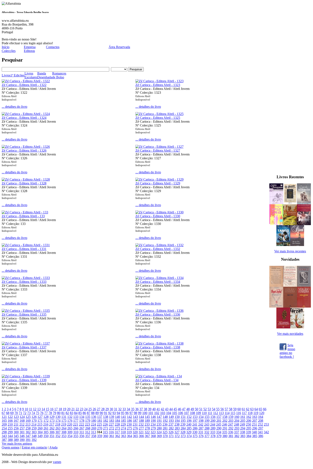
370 (165, 436)
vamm (57, 462)
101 (150, 413)
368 (153, 436)
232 (141, 424)
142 (129, 417)
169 (28, 420)
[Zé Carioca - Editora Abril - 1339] (26, 376)
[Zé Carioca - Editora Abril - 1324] (26, 114)
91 (105, 413)
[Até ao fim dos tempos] (297, 245)
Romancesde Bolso (59, 75)
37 (141, 409)
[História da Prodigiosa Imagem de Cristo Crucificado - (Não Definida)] (290, 285)
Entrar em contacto (34, 447)
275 (129, 428)
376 (201, 436)
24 (86, 409)
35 (132, 409)
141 (123, 417)
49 (192, 409)
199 (207, 420)
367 (147, 436)
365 (135, 436)
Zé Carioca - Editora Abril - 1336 (157, 314)
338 (242, 432)
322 (147, 432)
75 (37, 413)
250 (248, 424)
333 (212, 432)
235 (159, 424)
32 (120, 409)
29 (107, 409)
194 (177, 420)
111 (210, 413)
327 (176, 432)
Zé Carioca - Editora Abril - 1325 (157, 117)
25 (90, 409)
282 (171, 428)
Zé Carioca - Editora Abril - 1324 (24, 117)
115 (232, 413)
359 (99, 436)
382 (236, 436)
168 (22, 420)
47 (183, 409)
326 (171, 432)
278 (147, 428)
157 (218, 417)
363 (123, 436)
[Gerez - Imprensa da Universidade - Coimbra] (304, 285)
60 (239, 409)
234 (153, 424)
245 (218, 424)
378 (212, 436)
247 (230, 424)
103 (162, 413)
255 (10, 428)
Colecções (9, 51)
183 (111, 420)
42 (162, 409)
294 (242, 428)
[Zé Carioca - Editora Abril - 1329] (159, 179)
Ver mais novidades (290, 333)
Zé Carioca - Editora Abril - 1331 (24, 249)
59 (235, 409)
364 (129, 436)
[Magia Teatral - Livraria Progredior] (276, 306)
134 (81, 417)
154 (201, 417)
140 (117, 417)
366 (141, 436)
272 (111, 428)
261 (46, 428)
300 (16, 432)
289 (212, 428)
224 (93, 424)
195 (183, 420)
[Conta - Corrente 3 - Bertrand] (304, 306)
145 (147, 417)
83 (71, 413)
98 (135, 413)
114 (227, 413)
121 (4, 417)
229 (123, 424)
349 (40, 436)
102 (156, 413)
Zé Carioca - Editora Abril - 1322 (24, 85)
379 (218, 436)
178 (81, 420)
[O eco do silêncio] (304, 203)
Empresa (30, 47)
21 (73, 409)
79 (54, 413)
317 (117, 432)
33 (124, 409)
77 (46, 413)
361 (111, 436)
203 (230, 420)
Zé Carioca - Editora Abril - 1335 (24, 314)
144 (141, 417)
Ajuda (53, 447)
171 (40, 420)
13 (39, 409)
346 (22, 436)
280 (159, 428)
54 (213, 409)
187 (135, 420)
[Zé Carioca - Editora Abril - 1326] (26, 146)
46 (179, 409)
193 (171, 420)
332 (206, 432)
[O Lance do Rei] (304, 224)
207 (254, 420)
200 (212, 420)
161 (242, 417)
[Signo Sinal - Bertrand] (290, 306)
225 (99, 424)
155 (207, 417)
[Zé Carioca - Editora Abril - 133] (25, 212)
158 (224, 417)
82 (67, 413)
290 (218, 428)
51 (200, 409)
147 (159, 417)
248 (236, 424)
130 (57, 417)
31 (115, 409)
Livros (6, 75)
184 (117, 420)
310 (75, 432)
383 (242, 436)
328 (182, 432)
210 (10, 424)
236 (165, 424)
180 (93, 420)
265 (69, 428)
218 (57, 424)
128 (46, 417)
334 (218, 432)
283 (177, 428)
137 (99, 417)
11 (30, 409)
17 (56, 409)
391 (28, 440)
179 (87, 420)
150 (177, 417)
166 (10, 420)
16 (51, 409)
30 (111, 409)
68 (7, 413)
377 (207, 436)
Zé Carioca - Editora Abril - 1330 (157, 216)
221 (75, 424)
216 (45, 424)
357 (87, 436)
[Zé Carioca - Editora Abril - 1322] (26, 81)
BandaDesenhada (44, 75)
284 (183, 428)
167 (16, 420)
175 (63, 420)
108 (192, 413)
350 (46, 436)
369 (159, 436)
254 (4, 428)
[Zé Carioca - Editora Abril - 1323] (159, 81)
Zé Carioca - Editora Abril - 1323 (157, 85)
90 (101, 413)
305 (46, 432)
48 (188, 409)
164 (260, 417)
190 (153, 420)
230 (129, 424)
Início (5, 47)
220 (69, 424)
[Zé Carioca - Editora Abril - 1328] (26, 179)
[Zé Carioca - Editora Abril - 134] (158, 376)
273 (117, 428)
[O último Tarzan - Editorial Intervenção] (297, 327)
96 (127, 413)
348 (34, 436)
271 (105, 428)
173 (52, 420)
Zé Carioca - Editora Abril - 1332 (157, 249)
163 (254, 417)
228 (117, 424)
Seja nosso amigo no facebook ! (287, 348)
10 (26, 409)
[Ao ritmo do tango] (283, 245)
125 (28, 417)
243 (206, 424)
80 (58, 413)
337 (236, 432)
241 (194, 424)
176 (69, 420)
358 (93, 436)
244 (212, 424)
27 (98, 409)
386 (260, 436)
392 (34, 440)
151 (183, 417)
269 (93, 428)
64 (256, 409)
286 (195, 428)
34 (128, 409)
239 (182, 424)
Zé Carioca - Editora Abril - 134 (156, 380)
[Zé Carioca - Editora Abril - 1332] (159, 245)
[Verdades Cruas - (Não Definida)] (276, 285)
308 (63, 432)
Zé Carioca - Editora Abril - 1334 (157, 281)
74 (33, 413)
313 (93, 432)
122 (10, 417)
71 (20, 413)
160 (236, 417)
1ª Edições (17, 75)
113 (221, 413)
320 (135, 432)
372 (177, 436)
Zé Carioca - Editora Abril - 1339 (24, 380)
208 (260, 420)
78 (50, 413)
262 (52, 428)
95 (122, 413)
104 (168, 413)
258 (28, 428)
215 (39, 424)
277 (141, 428)
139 (111, 417)
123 (16, 417)
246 (224, 424)
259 (34, 428)
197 (195, 420)
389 (16, 440)
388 (10, 440)
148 (165, 417)
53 (209, 409)
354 (69, 436)
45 (175, 409)
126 (34, 417)
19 (64, 409)
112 (215, 413)
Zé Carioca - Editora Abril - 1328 (24, 183)
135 (87, 417)
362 (117, 436)
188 (141, 420)
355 (75, 436)
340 (254, 432)
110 (204, 413)
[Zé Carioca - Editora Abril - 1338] (159, 343)
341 (260, 432)
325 (165, 432)
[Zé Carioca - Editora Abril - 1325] (159, 114)
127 (40, 417)
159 (230, 417)
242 (200, 424)
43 (166, 409)
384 (248, 436)
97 (131, 413)
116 (238, 413)
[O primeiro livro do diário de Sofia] (276, 224)
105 (174, 413)
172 (46, 420)
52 (205, 409)
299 (10, 432)
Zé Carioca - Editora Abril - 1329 (157, 183)
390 (22, 440)
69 (12, 413)
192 (165, 420)
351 (52, 436)
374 (189, 436)
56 (222, 409)
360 (105, 436)
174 (57, 420)
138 (105, 417)
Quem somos (10, 447)
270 (99, 428)
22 (77, 409)
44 (171, 409)
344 (10, 436)
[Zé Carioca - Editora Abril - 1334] (159, 278)
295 (248, 428)
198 (201, 420)
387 (4, 440)
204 (236, 420)
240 (188, 424)
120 (261, 413)
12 (34, 409)
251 (254, 424)
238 (176, 424)
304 (40, 432)
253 (266, 424)
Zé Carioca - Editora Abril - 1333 (24, 281)
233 (147, 424)
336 (230, 432)
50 (196, 409)
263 (57, 428)
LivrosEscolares (30, 75)
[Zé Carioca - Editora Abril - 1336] (159, 310)
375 (195, 436)
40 (154, 409)
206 (248, 420)
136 (93, 417)
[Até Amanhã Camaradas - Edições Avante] (283, 327)
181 (99, 420)
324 (159, 432)
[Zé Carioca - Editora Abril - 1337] (26, 343)
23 (81, 409)
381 (230, 436)
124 (22, 417)
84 (76, 413)
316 (111, 432)
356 (81, 436)
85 (80, 413)
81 (63, 413)
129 (52, 417)
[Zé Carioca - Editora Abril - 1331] (26, 245)
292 (230, 428)
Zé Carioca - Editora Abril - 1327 (157, 150)
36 (137, 409)
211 (16, 424)
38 (145, 409)
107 (186, 413)
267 (81, 428)
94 (118, 413)
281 (165, 428)
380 (224, 436)
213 (27, 424)
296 (254, 428)
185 (123, 420)
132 (69, 417)
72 (24, 413)
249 (242, 424)
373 (183, 436)
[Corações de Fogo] (290, 224)
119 (255, 413)
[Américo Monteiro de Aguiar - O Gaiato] (290, 203)
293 (236, 428)
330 (194, 432)
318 (123, 432)
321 (141, 432)
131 (63, 417)
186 (129, 420)
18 (60, 409)
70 (16, 413)
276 (135, 428)
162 (248, 417)
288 (207, 428)
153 (195, 417)
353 (63, 436)
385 (254, 436)
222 (81, 424)
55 (218, 409)
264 (63, 428)
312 (87, 432)
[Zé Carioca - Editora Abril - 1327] (159, 146)
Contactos (52, 47)
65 (260, 409)
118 (250, 413)
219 (63, 424)
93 (114, 413)
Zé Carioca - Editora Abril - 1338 (157, 347)
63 (252, 409)
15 (47, 409)
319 (129, 432)
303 (34, 432)
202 (224, 420)
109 (198, 413)
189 (147, 420)
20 (68, 409)
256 (16, 428)
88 (93, 413)
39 (149, 409)
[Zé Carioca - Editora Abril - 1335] (26, 310)
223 (87, 424)
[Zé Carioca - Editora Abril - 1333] (26, 278)
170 (34, 420)
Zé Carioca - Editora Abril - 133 (23, 216)
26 (94, 409)
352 (57, 436)
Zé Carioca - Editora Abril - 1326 (24, 150)
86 (84, 413)
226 (105, 424)
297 (260, 428)
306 (52, 432)
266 (75, 428)
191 (159, 420)
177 (75, 420)
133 (75, 417)
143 (135, 417)
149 (171, 417)
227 (111, 424)
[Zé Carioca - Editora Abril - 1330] (159, 212)
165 (4, 420)
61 (243, 409)
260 (40, 428)
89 (97, 413)
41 (158, 409)
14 (43, 409)
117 (244, 413)
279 (153, 428)
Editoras (29, 51)
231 (135, 424)
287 (201, 428)
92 (110, 413)
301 (22, 432)
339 (248, 432)
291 (224, 428)
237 (171, 424)
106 (180, 413)
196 (189, 420)
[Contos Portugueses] (276, 203)
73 (29, 413)
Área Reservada (119, 47)
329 (188, 432)
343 (4, 436)
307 (57, 432)
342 (266, 432)
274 (123, 428)
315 (105, 432)
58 (230, 409)
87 (88, 413)
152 (189, 417)
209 (4, 424)
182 (105, 420)
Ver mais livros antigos (17, 443)
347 (28, 436)
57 (226, 409)
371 (171, 436)
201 (218, 420)
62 (247, 409)
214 (33, 424)
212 (21, 424)
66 (264, 409)
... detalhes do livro (14, 106)
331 (200, 432)
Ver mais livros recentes (290, 251)
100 (144, 413)
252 (260, 424)
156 (212, 417)
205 (242, 420)
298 (4, 432)
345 (16, 436)
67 (3, 413)
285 (189, 428)
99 (139, 413)
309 (69, 432)
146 (153, 417)
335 (224, 432)
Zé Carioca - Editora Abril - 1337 (24, 347)
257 (22, 428)
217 (51, 424)
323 (153, 432)
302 (28, 432)
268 (87, 428)
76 (41, 413)
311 (81, 432)
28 (103, 409)
